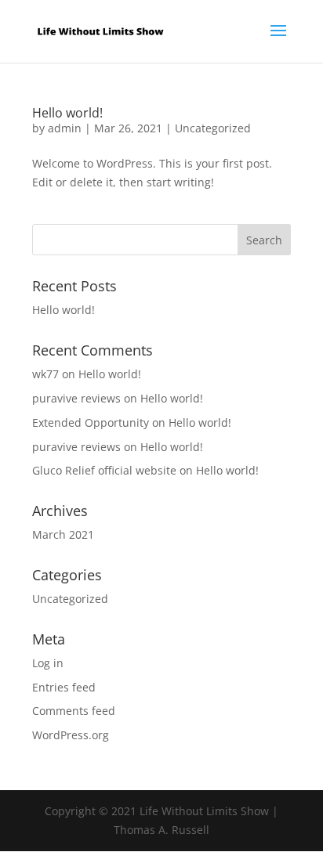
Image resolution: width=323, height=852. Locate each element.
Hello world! (67, 112)
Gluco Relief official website (104, 470)
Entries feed (64, 687)
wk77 (45, 373)
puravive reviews (76, 398)
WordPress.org (70, 734)
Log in (48, 662)
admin (65, 128)
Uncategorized (213, 128)
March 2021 (63, 534)
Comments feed (73, 710)
